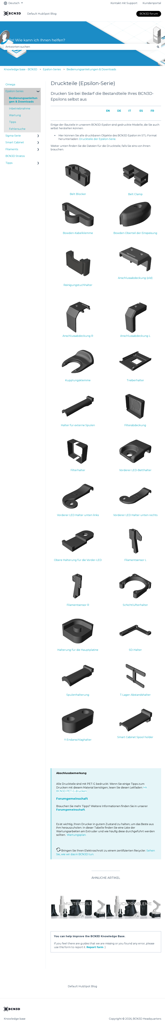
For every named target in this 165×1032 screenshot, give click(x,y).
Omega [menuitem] (10, 84)
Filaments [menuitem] (11, 149)
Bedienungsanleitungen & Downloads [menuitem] (23, 100)
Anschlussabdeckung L (135, 335)
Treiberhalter (135, 380)
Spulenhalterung (77, 694)
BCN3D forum (149, 13)
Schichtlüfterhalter (135, 604)
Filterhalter (78, 470)
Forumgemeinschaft (72, 798)
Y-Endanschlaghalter (78, 739)
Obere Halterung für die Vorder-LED (78, 560)
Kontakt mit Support (124, 3)
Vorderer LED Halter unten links (78, 515)
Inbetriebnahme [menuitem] (19, 108)
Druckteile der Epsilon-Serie (97, 139)
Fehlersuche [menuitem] (17, 128)
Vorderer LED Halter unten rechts (135, 515)
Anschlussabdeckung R (78, 335)
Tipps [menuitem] (12, 122)
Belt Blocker (78, 194)
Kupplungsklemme (78, 380)
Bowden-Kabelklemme (78, 233)
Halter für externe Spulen (78, 425)
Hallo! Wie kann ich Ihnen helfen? (34, 40)
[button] (38, 91)
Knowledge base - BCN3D (20, 69)
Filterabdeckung (135, 425)
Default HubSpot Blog (42, 13)
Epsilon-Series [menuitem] (14, 91)
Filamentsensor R (78, 604)
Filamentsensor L (135, 560)
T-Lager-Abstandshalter (135, 694)
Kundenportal (152, 3)
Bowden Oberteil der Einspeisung (135, 233)
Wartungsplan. (76, 834)
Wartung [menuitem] (15, 115)
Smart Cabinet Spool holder (135, 737)
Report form (95, 947)
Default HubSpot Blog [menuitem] (82, 986)
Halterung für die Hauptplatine (77, 649)
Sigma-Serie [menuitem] (13, 135)
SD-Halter (135, 649)
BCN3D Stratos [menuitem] (15, 156)
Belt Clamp (135, 194)
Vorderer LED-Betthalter (135, 470)
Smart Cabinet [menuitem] (14, 142)
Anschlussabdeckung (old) (135, 278)
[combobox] (79, 47)
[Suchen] (158, 47)
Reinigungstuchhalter (77, 285)
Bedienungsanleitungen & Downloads (91, 69)
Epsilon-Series (52, 69)
